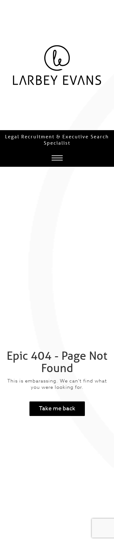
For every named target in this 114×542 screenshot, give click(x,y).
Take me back (57, 408)
